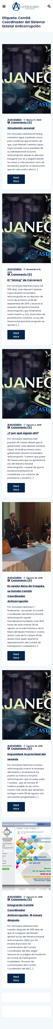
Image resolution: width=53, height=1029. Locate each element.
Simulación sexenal (20, 128)
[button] (3, 6)
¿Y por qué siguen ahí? (23, 433)
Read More (16, 179)
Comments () (21, 122)
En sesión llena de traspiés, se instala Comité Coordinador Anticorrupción (26, 593)
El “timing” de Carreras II (24, 280)
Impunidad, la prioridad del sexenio (26, 756)
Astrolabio (14, 119)
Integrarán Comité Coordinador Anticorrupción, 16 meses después (24, 912)
